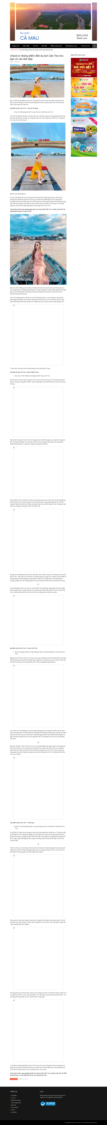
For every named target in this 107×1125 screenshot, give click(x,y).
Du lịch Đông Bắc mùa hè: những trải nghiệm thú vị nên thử (35, 50)
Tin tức (35, 46)
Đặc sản (44, 46)
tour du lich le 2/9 (27, 1073)
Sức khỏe (14, 1112)
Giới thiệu (26, 46)
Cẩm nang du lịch (71, 46)
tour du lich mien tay (28, 209)
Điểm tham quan (56, 46)
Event (13, 1110)
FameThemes (93, 1122)
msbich (11, 61)
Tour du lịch (85, 46)
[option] (57, 50)
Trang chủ (15, 46)
